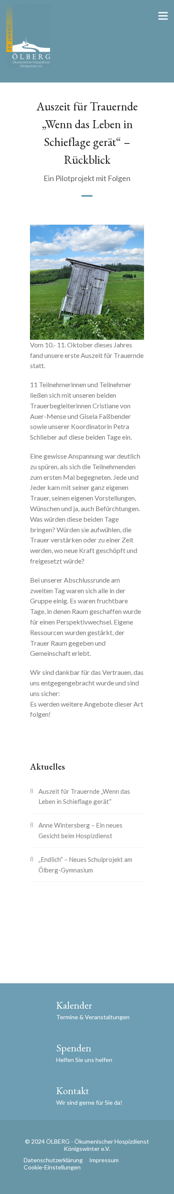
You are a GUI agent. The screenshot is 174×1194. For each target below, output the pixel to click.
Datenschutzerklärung (53, 1160)
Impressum (104, 1160)
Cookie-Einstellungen (52, 1167)
